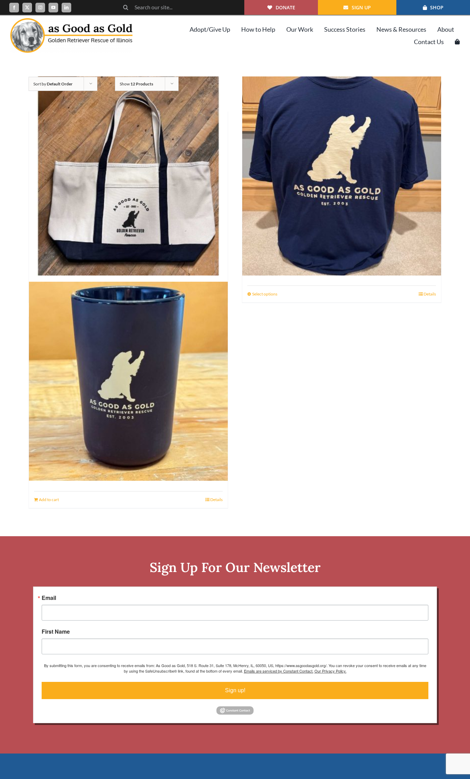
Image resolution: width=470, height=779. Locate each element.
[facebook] (14, 7)
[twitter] (27, 7)
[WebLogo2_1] (71, 21)
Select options (264, 294)
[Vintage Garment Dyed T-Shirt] (341, 176)
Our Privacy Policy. (330, 671)
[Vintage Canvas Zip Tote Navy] (128, 176)
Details (430, 294)
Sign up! (235, 690)
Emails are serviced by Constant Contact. (278, 671)
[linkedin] (66, 7)
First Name (56, 631)
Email (49, 598)
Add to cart (49, 499)
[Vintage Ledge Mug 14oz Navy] (128, 381)
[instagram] (40, 7)
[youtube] (53, 7)
